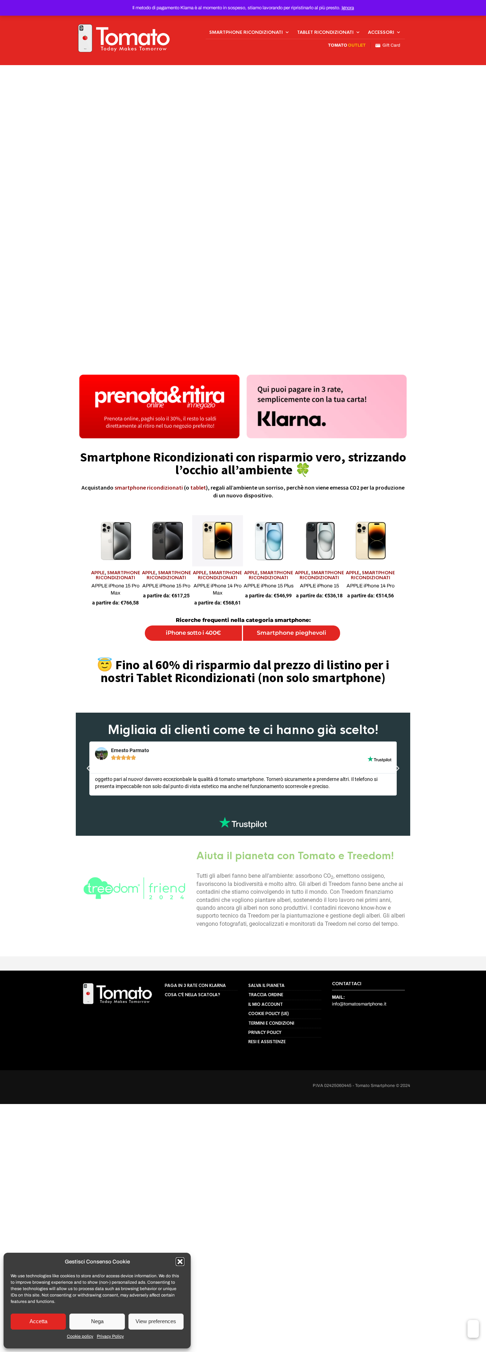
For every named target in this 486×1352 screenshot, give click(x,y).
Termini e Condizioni (271, 1083)
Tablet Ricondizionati (325, 32)
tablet (198, 487)
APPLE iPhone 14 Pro (434, 611)
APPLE (34, 598)
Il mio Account (265, 1064)
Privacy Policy (110, 1336)
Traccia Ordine (265, 1055)
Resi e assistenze (267, 1101)
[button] (180, 1261)
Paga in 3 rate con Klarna (195, 1045)
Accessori (381, 32)
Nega (97, 1321)
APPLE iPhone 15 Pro (129, 611)
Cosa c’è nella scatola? (192, 1055)
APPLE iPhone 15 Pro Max (52, 611)
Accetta (38, 1321)
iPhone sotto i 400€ (170, 651)
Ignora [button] (348, 7)
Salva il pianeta (266, 1045)
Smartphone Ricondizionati (246, 32)
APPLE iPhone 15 (357, 611)
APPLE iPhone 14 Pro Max (204, 611)
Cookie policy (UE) (268, 1073)
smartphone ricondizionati (149, 487)
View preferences (156, 1321)
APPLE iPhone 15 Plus (281, 611)
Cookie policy (80, 1336)
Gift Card (390, 45)
